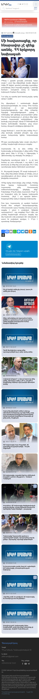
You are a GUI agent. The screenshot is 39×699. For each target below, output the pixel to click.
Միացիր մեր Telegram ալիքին (18, 251)
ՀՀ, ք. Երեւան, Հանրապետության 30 (16, 650)
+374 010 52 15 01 (9, 663)
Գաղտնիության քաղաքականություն (13, 692)
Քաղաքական (7, 36)
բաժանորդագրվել (13, 254)
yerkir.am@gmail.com (10, 656)
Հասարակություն (21, 21)
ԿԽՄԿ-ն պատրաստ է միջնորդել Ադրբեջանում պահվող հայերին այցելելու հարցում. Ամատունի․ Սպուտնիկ (17, 20)
